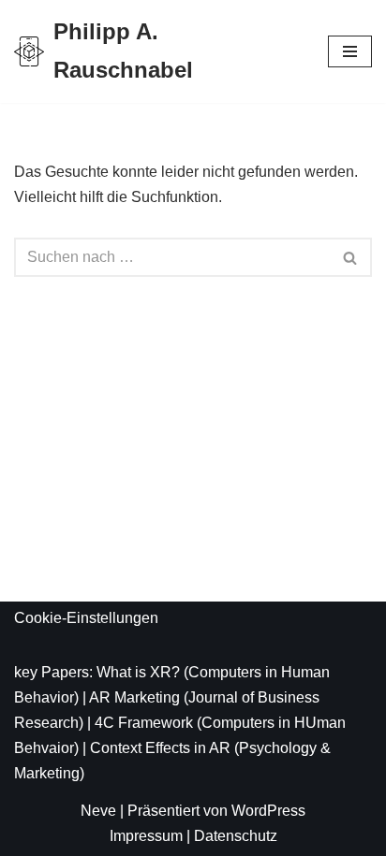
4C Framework (144, 723)
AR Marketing (134, 697)
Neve (98, 811)
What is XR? (138, 672)
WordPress (268, 811)
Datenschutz (235, 836)
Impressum (146, 836)
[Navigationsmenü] (350, 51)
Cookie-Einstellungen (86, 618)
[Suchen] (351, 257)
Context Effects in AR (160, 748)
